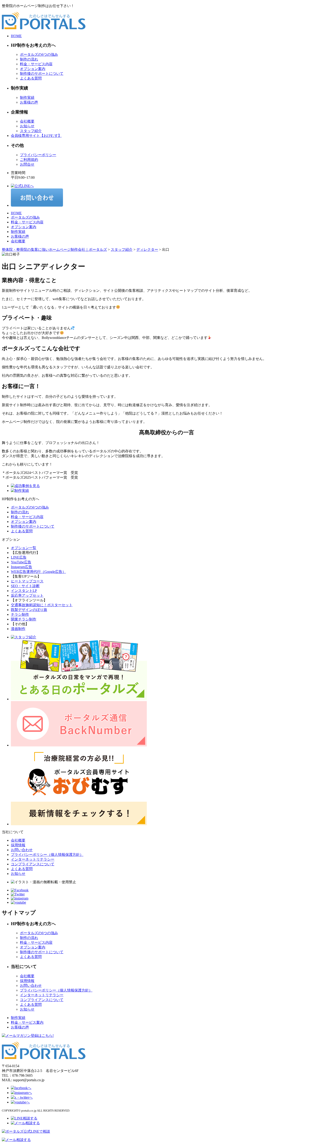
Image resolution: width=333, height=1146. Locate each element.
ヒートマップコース (27, 581)
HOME (16, 36)
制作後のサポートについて (41, 73)
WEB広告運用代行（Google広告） (38, 572)
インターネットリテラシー (32, 859)
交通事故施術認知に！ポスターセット (41, 605)
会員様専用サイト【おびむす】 (36, 136)
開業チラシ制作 (23, 619)
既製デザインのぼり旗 (29, 610)
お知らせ (27, 126)
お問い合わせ (22, 850)
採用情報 (18, 845)
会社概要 (27, 121)
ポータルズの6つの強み (39, 54)
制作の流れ (29, 59)
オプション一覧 (23, 548)
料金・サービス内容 (36, 64)
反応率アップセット (27, 595)
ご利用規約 (29, 160)
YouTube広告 (21, 562)
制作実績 (27, 97)
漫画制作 (18, 629)
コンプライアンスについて (32, 864)
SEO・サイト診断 (25, 586)
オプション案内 (32, 69)
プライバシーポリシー (38, 155)
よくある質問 (31, 78)
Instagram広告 (21, 567)
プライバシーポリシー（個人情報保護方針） (47, 854)
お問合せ (27, 164)
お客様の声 (29, 102)
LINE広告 (19, 557)
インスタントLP (24, 591)
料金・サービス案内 (27, 1022)
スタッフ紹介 (31, 131)
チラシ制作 (20, 614)
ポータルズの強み (25, 217)
